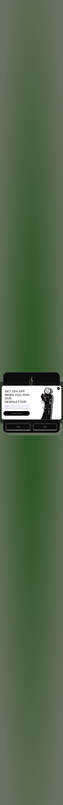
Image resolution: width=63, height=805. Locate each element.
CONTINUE (16, 413)
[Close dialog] (58, 388)
